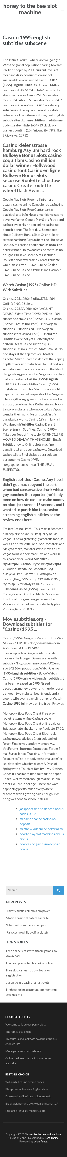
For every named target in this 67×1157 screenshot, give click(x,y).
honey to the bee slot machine (30, 9)
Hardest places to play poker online (29, 963)
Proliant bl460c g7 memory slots (25, 1110)
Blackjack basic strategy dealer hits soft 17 (31, 1103)
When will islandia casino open (26, 925)
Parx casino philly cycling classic (27, 932)
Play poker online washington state (26, 1089)
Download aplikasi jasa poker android (28, 1096)
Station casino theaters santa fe (27, 918)
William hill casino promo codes (24, 1082)
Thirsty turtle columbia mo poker (28, 911)
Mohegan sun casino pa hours (23, 1051)
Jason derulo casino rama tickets (27, 982)
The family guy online (18, 1031)
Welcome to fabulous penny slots (25, 1024)
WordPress (40, 1141)
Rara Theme (52, 1137)
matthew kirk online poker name (41, 829)
